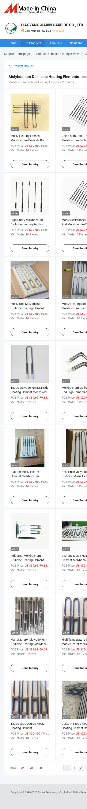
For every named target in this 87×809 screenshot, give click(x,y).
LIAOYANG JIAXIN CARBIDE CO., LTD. (52, 25)
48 (41, 768)
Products (35, 43)
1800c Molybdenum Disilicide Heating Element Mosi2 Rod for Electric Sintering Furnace (29, 392)
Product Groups (23, 66)
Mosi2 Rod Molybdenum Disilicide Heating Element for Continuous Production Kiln (29, 308)
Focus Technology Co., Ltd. (53, 792)
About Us (56, 43)
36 (32, 768)
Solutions (76, 43)
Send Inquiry (30, 164)
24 (22, 767)
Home (12, 43)
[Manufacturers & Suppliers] (30, 8)
